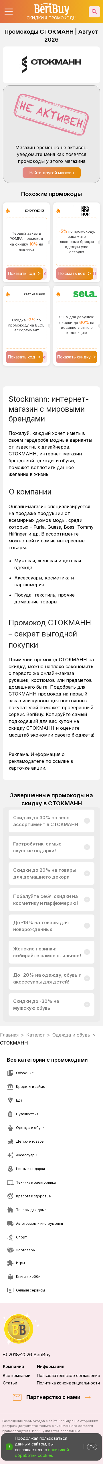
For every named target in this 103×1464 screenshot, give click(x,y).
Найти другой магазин (51, 172)
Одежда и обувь (71, 1035)
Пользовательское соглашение (68, 1375)
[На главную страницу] (51, 1328)
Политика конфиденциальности (68, 1382)
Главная (9, 1035)
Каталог (35, 1035)
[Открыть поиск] (94, 11)
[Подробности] (87, 821)
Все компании (16, 1375)
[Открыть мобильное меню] (8, 11)
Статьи (10, 1382)
